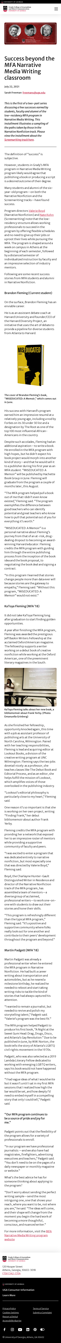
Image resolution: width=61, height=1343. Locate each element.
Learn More (9, 1295)
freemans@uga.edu (34, 92)
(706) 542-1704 (11, 1273)
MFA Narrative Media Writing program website (28, 1235)
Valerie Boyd (37, 210)
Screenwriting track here (19, 139)
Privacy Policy (9, 1308)
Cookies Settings (11, 1312)
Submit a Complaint (42, 1312)
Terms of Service (41, 1308)
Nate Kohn (47, 215)
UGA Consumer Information (18, 1289)
